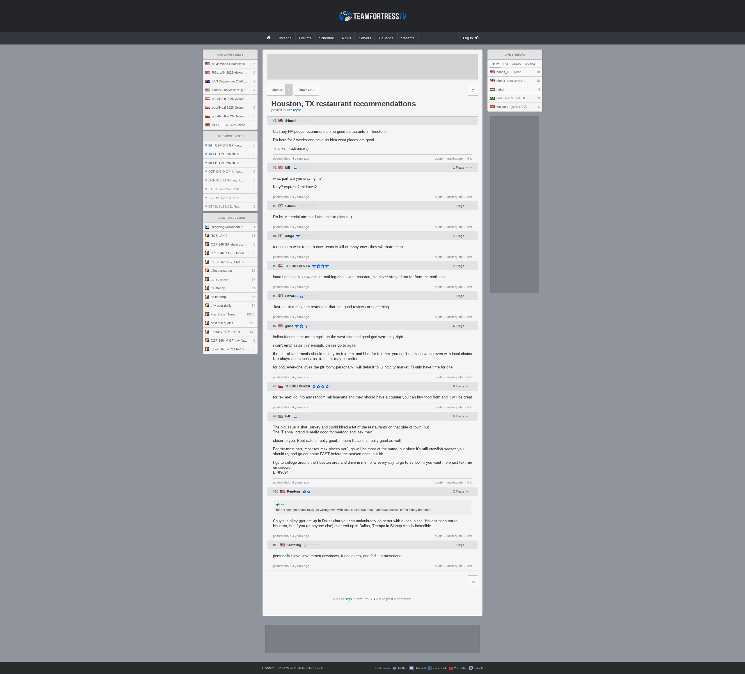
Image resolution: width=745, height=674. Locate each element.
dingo (289, 236)
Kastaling (294, 545)
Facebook (439, 668)
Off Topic (294, 110)
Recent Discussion (230, 217)
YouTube (460, 668)
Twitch (478, 668)
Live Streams (515, 54)
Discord (420, 668)
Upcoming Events (230, 136)
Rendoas (294, 491)
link (469, 158)
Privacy (283, 668)
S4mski (290, 120)
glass (289, 326)
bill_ (288, 167)
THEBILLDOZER (297, 266)
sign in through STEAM (363, 599)
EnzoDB (291, 296)
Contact (268, 668)
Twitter (402, 668)
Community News (230, 54)
